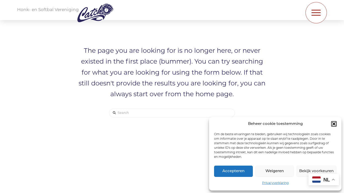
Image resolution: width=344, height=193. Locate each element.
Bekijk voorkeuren (316, 171)
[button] (333, 123)
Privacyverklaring (275, 183)
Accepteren (233, 171)
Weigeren (274, 171)
